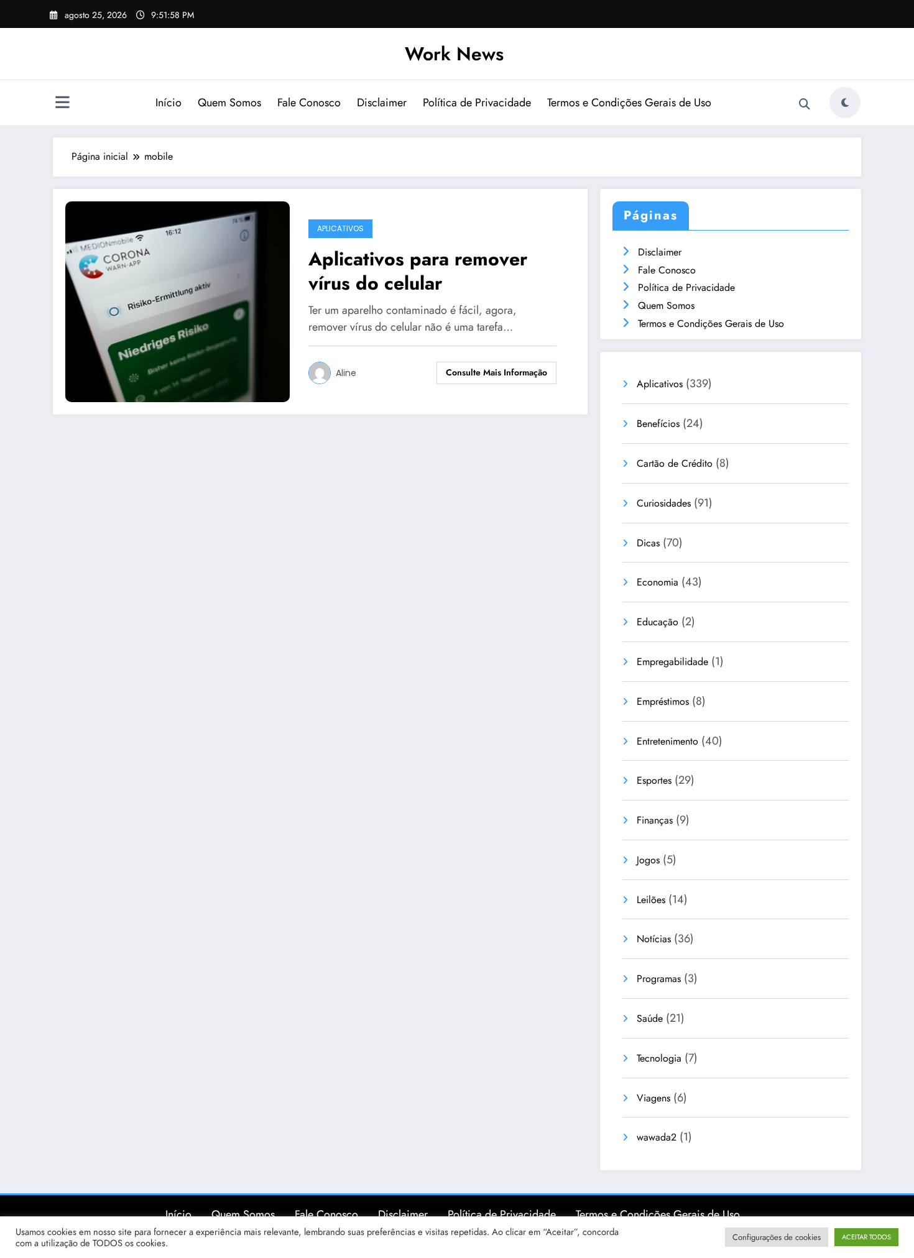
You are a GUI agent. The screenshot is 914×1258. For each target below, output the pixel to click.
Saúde (650, 1018)
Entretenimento (667, 741)
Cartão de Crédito (675, 463)
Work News (454, 53)
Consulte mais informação (496, 372)
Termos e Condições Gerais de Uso (629, 102)
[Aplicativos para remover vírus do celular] (177, 300)
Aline (346, 373)
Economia (657, 582)
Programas (659, 978)
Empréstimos (663, 701)
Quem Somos (229, 102)
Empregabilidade (672, 661)
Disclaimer (382, 102)
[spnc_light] (845, 102)
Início (168, 102)
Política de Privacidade (477, 102)
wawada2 (656, 1137)
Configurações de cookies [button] (776, 1237)
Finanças (655, 820)
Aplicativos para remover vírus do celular (417, 271)
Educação (657, 622)
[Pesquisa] (804, 104)
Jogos (648, 860)
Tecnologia (659, 1058)
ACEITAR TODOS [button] (866, 1237)
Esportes (654, 780)
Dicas (648, 543)
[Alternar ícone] (62, 103)
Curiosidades (664, 503)
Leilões (651, 900)
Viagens (653, 1098)
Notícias (654, 939)
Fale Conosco (309, 102)
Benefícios (658, 423)
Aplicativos (340, 228)
